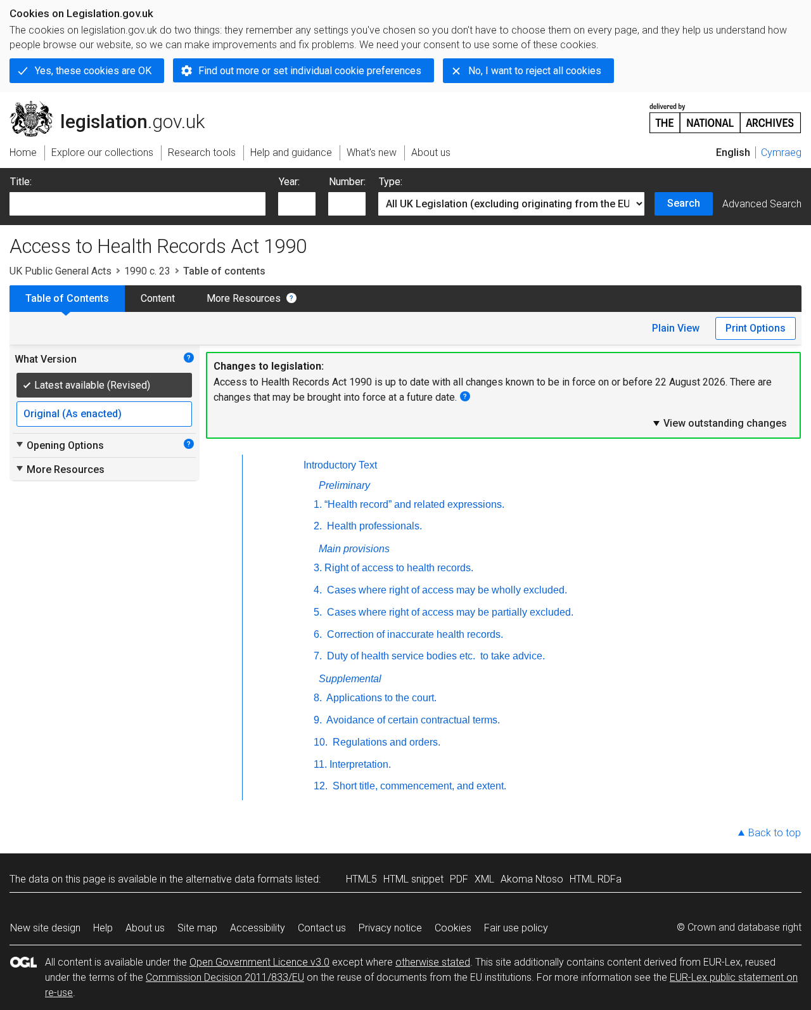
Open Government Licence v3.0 (259, 962)
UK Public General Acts (61, 271)
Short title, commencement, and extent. (418, 785)
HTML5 (361, 879)
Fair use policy (516, 928)
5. (318, 612)
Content (158, 298)
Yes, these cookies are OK (93, 71)
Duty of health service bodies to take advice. (434, 656)
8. (318, 697)
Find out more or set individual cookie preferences (309, 71)
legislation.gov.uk (114, 105)
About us (145, 928)
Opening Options (59, 445)
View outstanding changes (719, 423)
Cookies (453, 928)
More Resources (244, 298)
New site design (45, 928)
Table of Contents (67, 298)
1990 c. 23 (147, 271)
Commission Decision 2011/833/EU (225, 977)
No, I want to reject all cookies (534, 71)
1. (318, 504)
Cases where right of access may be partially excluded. (448, 612)
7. (318, 656)
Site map (197, 928)
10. (321, 742)
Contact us (322, 928)
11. (320, 764)
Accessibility (257, 928)
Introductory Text (340, 465)
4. (318, 590)
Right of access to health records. (398, 567)
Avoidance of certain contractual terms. (412, 720)
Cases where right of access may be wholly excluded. (445, 590)
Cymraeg (781, 152)
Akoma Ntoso (532, 879)
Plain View (675, 328)
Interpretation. (360, 764)
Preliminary (344, 485)
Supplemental (350, 678)
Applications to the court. (380, 697)
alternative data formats (239, 879)
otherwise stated (432, 962)
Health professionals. (373, 526)
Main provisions (354, 548)
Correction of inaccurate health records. (413, 634)
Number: (347, 182)
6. (318, 634)
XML (484, 879)
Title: (21, 182)
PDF (459, 879)
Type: (390, 182)
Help (103, 928)
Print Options (755, 328)
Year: (289, 182)
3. (318, 567)
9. (318, 720)
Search (683, 203)
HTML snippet (413, 879)
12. (321, 785)
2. (318, 526)
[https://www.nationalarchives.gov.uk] (725, 113)
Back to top (774, 833)
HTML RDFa (596, 879)
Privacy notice (390, 928)
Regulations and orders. (385, 742)
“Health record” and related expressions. (414, 504)
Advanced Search (761, 204)
